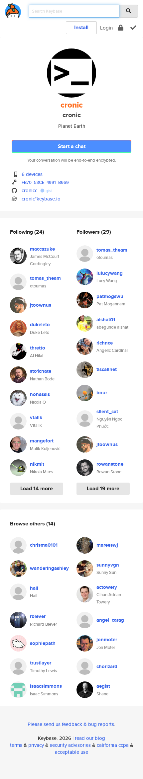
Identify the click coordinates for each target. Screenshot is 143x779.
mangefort (42, 440)
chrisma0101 (44, 545)
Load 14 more (36, 488)
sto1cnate (40, 371)
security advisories (70, 744)
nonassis (40, 394)
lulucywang (109, 273)
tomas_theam (45, 278)
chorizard (106, 666)
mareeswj (107, 545)
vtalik (36, 417)
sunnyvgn (107, 565)
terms (16, 744)
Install (81, 27)
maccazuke (42, 249)
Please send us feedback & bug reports (71, 724)
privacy (36, 744)
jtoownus (40, 305)
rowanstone (109, 464)
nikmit (37, 464)
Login (106, 27)
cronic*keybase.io (41, 198)
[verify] (133, 28)
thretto (37, 347)
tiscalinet (106, 369)
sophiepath (43, 643)
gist (49, 191)
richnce (104, 343)
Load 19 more (103, 488)
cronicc (29, 190)
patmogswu (109, 296)
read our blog (90, 738)
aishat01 (105, 319)
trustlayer (40, 662)
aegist (103, 686)
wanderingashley (49, 568)
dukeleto (40, 324)
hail (34, 588)
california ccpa (113, 744)
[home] (13, 9)
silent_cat (107, 411)
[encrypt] (120, 28)
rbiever (38, 616)
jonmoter (106, 639)
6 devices (32, 174)
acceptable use (71, 751)
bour (101, 392)
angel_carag (110, 620)
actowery (106, 587)
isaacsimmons (46, 686)
